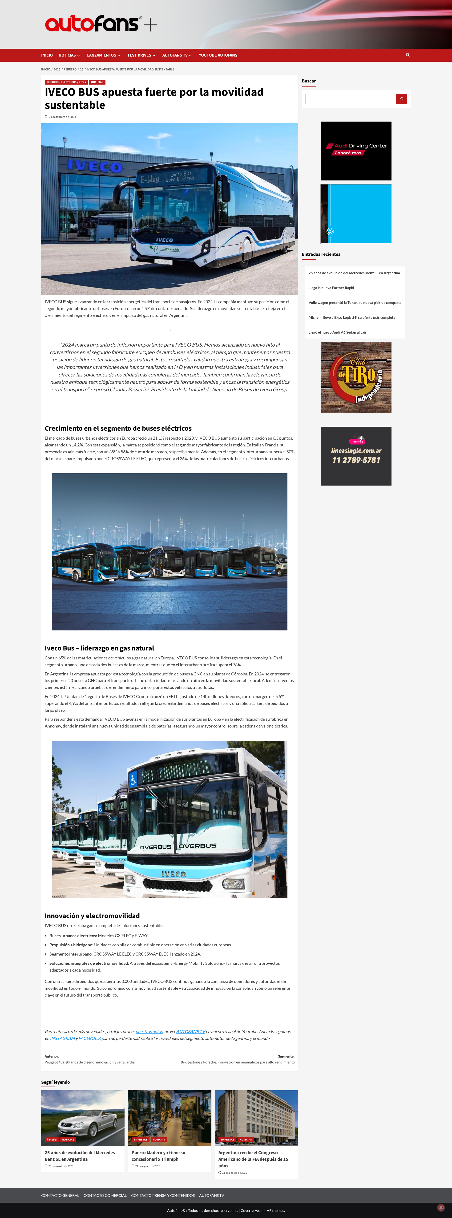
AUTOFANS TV (175, 55)
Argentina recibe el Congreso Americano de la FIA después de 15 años (253, 1159)
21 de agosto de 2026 (147, 1166)
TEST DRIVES (139, 55)
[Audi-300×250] (356, 150)
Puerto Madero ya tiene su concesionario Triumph (158, 1156)
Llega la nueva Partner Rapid (331, 288)
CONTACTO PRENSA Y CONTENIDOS (163, 1195)
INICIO (47, 55)
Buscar (309, 81)
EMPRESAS (140, 1140)
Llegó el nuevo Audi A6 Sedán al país (338, 332)
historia (51, 1140)
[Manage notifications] (441, 1207)
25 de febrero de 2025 (62, 117)
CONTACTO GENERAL (60, 1195)
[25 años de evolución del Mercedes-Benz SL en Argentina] (83, 1118)
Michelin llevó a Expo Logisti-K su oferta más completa (352, 317)
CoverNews (250, 1210)
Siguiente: (238, 1059)
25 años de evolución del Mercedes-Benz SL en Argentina (81, 1156)
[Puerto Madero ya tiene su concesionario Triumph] (169, 1118)
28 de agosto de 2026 (60, 1166)
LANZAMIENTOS (101, 55)
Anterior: (90, 1059)
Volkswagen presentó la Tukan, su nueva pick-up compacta (355, 302)
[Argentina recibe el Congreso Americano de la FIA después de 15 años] (256, 1118)
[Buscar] (401, 99)
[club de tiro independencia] (356, 377)
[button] (408, 55)
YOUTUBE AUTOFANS (218, 55)
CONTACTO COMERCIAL (105, 1195)
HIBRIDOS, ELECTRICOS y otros (66, 82)
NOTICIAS (67, 55)
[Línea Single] (356, 455)
